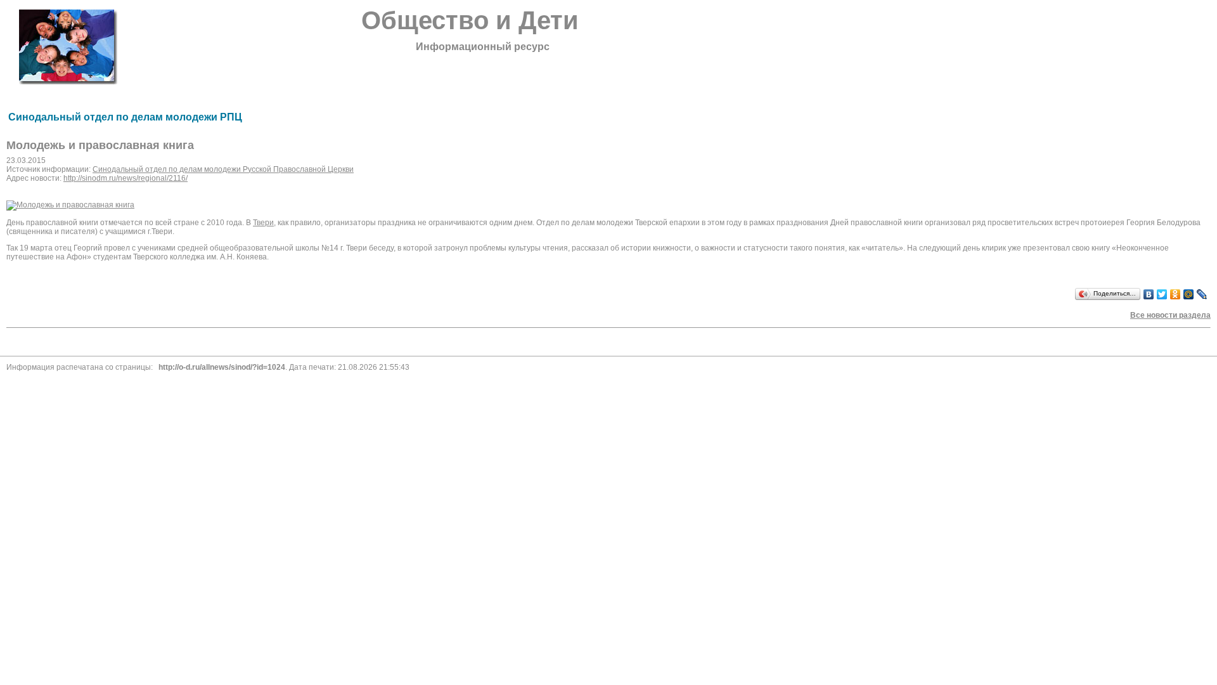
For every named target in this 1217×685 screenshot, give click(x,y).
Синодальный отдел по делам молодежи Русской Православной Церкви (223, 169)
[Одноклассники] (1175, 294)
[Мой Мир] (1188, 294)
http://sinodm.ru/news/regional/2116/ (125, 178)
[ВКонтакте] (1149, 294)
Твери (263, 222)
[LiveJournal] (1202, 294)
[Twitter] (1162, 294)
